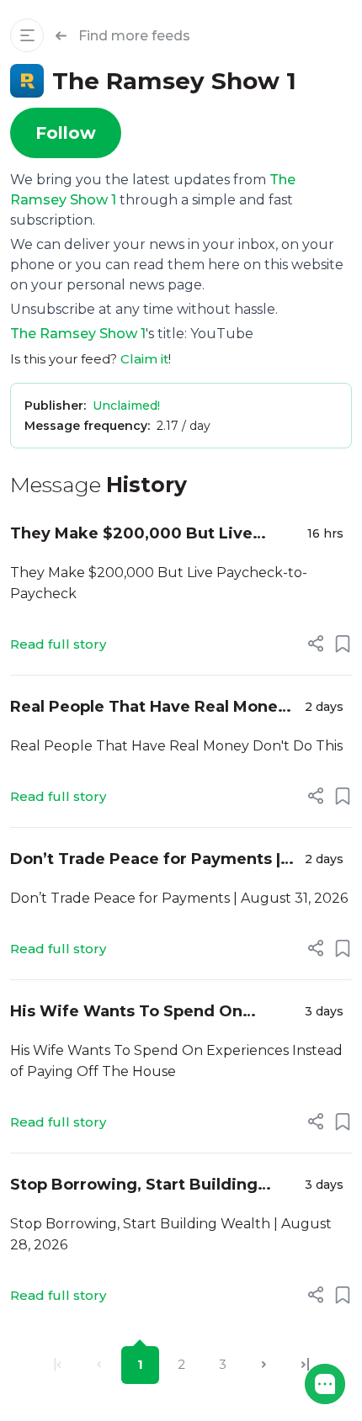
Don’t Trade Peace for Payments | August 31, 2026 (145, 860)
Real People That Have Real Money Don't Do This (148, 707)
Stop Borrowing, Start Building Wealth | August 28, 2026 (134, 1185)
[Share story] (315, 643)
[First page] (58, 1365)
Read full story (58, 644)
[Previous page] (99, 1365)
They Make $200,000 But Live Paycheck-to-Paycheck (131, 534)
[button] (325, 1384)
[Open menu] (27, 35)
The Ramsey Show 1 (78, 334)
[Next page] (264, 1365)
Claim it (144, 359)
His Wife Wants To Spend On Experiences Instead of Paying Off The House (147, 1012)
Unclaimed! (126, 405)
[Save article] (342, 643)
